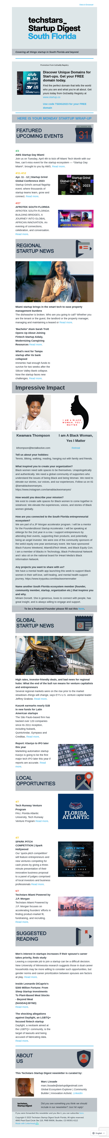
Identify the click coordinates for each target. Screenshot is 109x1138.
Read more (58, 166)
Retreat (76, 448)
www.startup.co (51, 97)
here (81, 1113)
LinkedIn (78, 1093)
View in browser (86, 5)
